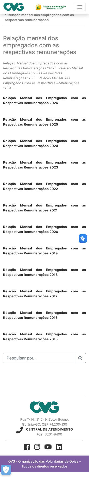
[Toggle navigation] (80, 7)
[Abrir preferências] (6, 470)
